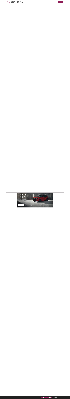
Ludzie (45, 4)
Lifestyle (22, 4)
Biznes (11, 4)
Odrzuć (50, 397)
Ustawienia (55, 397)
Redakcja (23, 393)
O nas (7, 393)
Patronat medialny (43, 393)
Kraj (7, 4)
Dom (50, 4)
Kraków (61, 4)
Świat (16, 4)
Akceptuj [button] (44, 397)
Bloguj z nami (32, 393)
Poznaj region (39, 4)
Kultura (32, 4)
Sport (27, 4)
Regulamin (54, 393)
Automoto (55, 4)
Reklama (15, 393)
